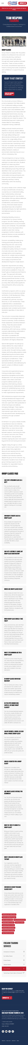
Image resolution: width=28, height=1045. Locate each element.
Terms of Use (3, 1040)
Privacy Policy (8, 1040)
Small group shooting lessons (9, 927)
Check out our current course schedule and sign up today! (14, 9)
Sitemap (18, 1040)
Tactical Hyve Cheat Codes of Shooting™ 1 (13, 973)
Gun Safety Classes (8, 956)
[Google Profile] (3, 1031)
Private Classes (7, 960)
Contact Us (23, 3)
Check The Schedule (9, 94)
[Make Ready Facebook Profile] (13, 1031)
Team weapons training (7, 919)
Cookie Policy (14, 1040)
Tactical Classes (7, 964)
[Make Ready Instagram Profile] (9, 1031)
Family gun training (20, 922)
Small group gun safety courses (9, 914)
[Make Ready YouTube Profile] (6, 1031)
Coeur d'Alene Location (7, 1021)
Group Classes (7, 968)
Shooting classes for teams (8, 922)
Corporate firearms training (8, 925)
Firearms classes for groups (8, 930)
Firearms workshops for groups (9, 917)
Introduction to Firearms (9, 951)
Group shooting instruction (19, 919)
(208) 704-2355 (20, 990)
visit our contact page (9, 992)
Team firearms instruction (8, 933)
